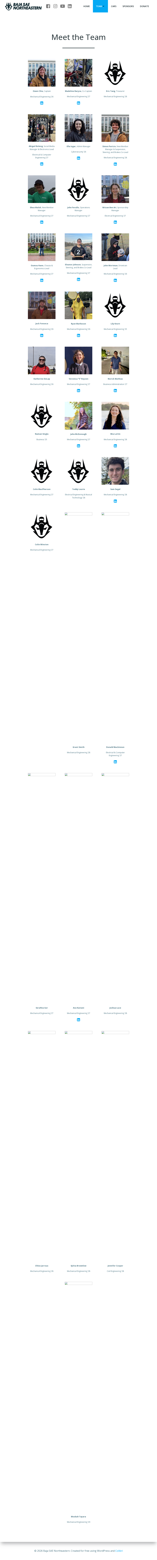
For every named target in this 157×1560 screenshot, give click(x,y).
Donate (144, 6)
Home (86, 6)
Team (99, 6)
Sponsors (128, 6)
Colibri (119, 1550)
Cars (113, 6)
